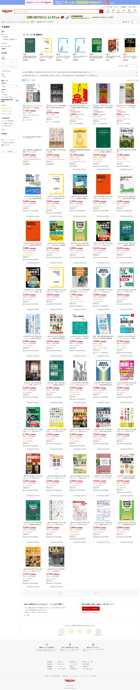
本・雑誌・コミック (13, 21)
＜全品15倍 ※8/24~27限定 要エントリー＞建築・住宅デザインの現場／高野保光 (33, 385)
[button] (133, 7)
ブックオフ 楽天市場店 (54, 121)
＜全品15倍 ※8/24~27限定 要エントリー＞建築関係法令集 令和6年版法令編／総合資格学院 (126, 524)
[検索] (101, 11)
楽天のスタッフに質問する (90, 608)
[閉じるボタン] (136, 72)
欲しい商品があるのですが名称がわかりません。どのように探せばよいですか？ (45, 607)
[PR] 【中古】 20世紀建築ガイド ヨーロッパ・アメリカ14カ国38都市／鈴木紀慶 (126, 107)
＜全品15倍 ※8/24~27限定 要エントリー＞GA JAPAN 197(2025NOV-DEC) (56, 571)
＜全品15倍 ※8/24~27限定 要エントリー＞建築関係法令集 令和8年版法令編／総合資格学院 (80, 245)
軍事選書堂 (27, 164)
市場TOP (3, 21)
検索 (10, 66)
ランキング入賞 (52, 208)
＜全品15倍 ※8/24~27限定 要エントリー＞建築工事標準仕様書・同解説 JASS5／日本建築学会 (127, 198)
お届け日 (4, 89)
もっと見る (26, 615)
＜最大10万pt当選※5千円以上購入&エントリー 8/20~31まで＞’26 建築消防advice (56, 291)
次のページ (97, 593)
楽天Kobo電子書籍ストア (124, 166)
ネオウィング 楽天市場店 (101, 352)
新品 (3, 74)
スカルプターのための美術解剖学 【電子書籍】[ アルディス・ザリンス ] (80, 291)
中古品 (3, 76)
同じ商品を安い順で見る (80, 169)
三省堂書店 (74, 166)
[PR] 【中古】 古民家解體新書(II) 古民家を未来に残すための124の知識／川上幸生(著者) (56, 107)
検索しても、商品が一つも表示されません (36, 612)
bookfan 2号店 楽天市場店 (101, 210)
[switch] (17, 100)
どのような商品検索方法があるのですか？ (36, 610)
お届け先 (4, 83)
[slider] (1, 59)
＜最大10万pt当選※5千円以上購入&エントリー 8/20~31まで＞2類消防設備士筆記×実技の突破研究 (80, 478)
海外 (7, 80)
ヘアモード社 (28, 120)
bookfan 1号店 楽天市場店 (101, 166)
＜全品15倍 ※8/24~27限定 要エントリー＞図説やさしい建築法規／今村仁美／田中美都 (80, 338)
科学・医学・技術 (24, 21)
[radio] (2, 34)
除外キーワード (6, 145)
